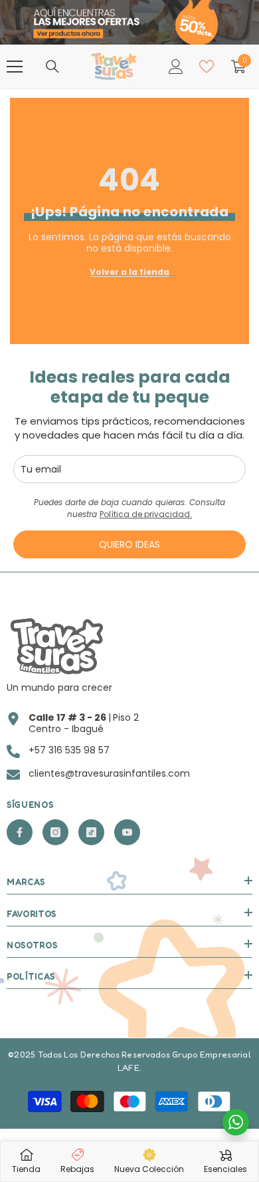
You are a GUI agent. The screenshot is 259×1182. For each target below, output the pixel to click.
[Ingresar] (176, 66)
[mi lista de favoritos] (206, 66)
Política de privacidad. (146, 514)
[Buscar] (52, 67)
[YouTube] (127, 832)
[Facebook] (20, 832)
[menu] (15, 67)
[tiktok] (91, 832)
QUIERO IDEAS (129, 544)
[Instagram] (55, 832)
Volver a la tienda (129, 272)
